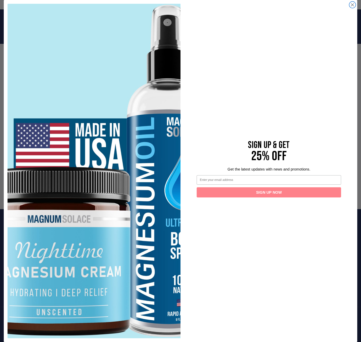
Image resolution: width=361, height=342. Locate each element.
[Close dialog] (352, 5)
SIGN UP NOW (269, 192)
